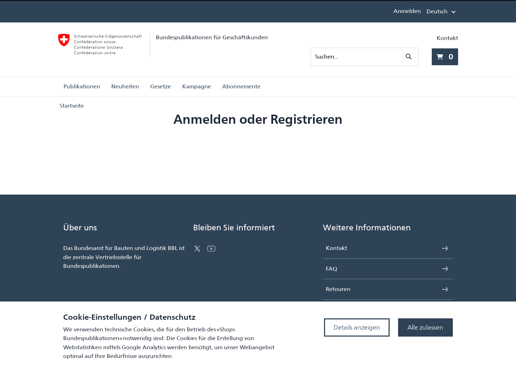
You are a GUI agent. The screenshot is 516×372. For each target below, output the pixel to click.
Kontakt (447, 38)
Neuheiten (125, 86)
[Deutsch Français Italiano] (440, 11)
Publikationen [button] (82, 86)
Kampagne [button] (196, 86)
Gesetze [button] (160, 86)
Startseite (72, 105)
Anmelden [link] (407, 11)
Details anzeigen (356, 327)
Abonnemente (241, 86)
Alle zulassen (425, 327)
